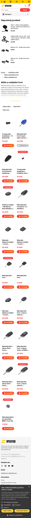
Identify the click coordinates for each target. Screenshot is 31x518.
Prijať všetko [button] (7, 511)
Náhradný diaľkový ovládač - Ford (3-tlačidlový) (7, 313)
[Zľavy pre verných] (17, 2)
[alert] (15, 501)
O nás (2, 480)
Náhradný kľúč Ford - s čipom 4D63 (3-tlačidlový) (22, 383)
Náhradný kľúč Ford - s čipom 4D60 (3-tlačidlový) (22, 313)
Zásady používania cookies (8, 482)
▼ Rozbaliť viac (15, 101)
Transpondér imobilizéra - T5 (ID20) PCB (7, 136)
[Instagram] (4, 2)
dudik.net (3, 458)
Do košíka (9, 145)
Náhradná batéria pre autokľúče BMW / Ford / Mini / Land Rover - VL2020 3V (8, 419)
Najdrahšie (16, 106)
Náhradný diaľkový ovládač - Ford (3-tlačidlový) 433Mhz (7, 242)
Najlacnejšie (7, 106)
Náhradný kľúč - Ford (7, 276)
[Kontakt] (29, 2)
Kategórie (8, 14)
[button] (15, 515)
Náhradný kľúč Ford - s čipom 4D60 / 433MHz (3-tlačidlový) (22, 348)
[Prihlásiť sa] (23, 2)
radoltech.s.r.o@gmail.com (9, 473)
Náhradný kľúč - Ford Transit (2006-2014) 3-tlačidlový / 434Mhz (22, 136)
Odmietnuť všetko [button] (22, 511)
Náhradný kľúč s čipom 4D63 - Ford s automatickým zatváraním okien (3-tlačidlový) (8, 383)
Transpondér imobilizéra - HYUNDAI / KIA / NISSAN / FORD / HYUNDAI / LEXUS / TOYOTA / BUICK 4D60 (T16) (23, 171)
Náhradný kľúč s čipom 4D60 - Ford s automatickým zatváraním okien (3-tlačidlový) (8, 348)
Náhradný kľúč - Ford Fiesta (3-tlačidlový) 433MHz (7, 171)
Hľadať (25, 10)
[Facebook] (2, 2)
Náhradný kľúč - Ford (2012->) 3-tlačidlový (22, 206)
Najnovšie (6, 110)
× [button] (29, 486)
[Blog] (10, 2)
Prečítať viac (12, 499)
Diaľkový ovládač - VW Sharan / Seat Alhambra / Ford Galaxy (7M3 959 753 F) (8, 207)
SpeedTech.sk (15, 454)
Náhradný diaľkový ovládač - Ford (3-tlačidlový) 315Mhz (22, 242)
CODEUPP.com (15, 456)
